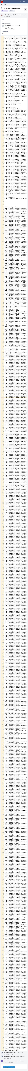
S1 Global (9, 1058)
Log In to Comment (8, 1067)
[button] (26, 1)
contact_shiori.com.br (15, 15)
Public (12, 10)
